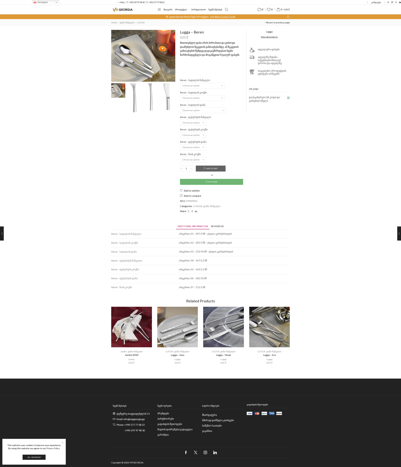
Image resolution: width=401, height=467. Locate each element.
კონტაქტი (376, 2)
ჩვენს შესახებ (215, 9)
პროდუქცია (181, 9)
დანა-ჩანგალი (127, 22)
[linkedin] (195, 211)
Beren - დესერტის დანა (193, 141)
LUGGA (141, 22)
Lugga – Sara (177, 354)
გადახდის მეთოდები (169, 423)
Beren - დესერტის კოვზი (194, 129)
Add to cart (212, 168)
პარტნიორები (165, 418)
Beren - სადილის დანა (193, 104)
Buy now (212, 182)
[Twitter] (396, 2)
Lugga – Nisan (223, 354)
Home (114, 22)
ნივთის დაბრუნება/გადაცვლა (175, 429)
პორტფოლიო (198, 9)
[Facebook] (388, 2)
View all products (269, 37)
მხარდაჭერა (209, 414)
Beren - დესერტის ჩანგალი (195, 116)
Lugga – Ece (269, 354)
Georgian (42, 2)
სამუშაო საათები (212, 425)
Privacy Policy (53, 448)
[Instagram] (392, 2)
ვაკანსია (207, 430)
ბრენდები (163, 413)
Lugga (177, 359)
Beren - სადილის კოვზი (193, 92)
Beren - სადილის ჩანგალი (195, 80)
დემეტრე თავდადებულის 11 (133, 413)
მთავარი (168, 9)
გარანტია (163, 434)
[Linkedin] (400, 2)
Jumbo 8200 (131, 354)
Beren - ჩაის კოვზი (190, 154)
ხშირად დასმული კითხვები (218, 420)
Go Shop (219, 16)
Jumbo (123, 351)
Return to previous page (278, 22)
